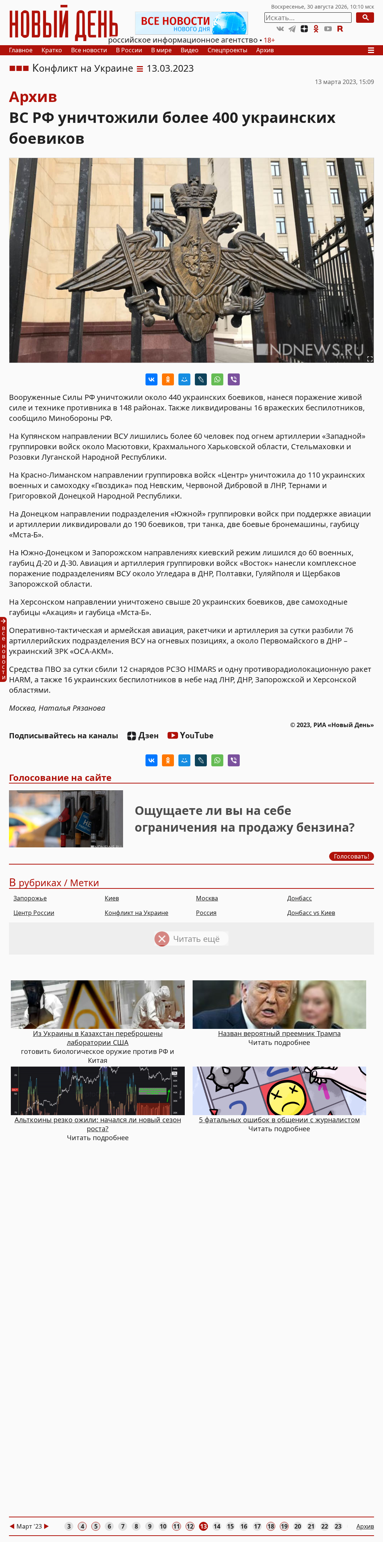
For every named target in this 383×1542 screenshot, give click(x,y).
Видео (190, 50)
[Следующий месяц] (46, 1526)
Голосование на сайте (60, 777)
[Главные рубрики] (373, 50)
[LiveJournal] (201, 379)
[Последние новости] (5, 649)
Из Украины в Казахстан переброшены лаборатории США (98, 1038)
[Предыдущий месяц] (11, 1526)
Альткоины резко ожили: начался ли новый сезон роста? (98, 1124)
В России (129, 50)
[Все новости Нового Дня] (191, 23)
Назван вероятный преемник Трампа (279, 1033)
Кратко (52, 50)
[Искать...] (365, 17)
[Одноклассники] (168, 379)
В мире (161, 50)
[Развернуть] (369, 358)
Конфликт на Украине (82, 68)
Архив (265, 50)
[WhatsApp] (217, 379)
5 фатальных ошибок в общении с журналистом (279, 1119)
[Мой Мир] (184, 379)
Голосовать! (351, 856)
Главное (21, 50)
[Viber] (234, 379)
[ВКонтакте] (151, 379)
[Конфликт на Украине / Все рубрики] (140, 68)
